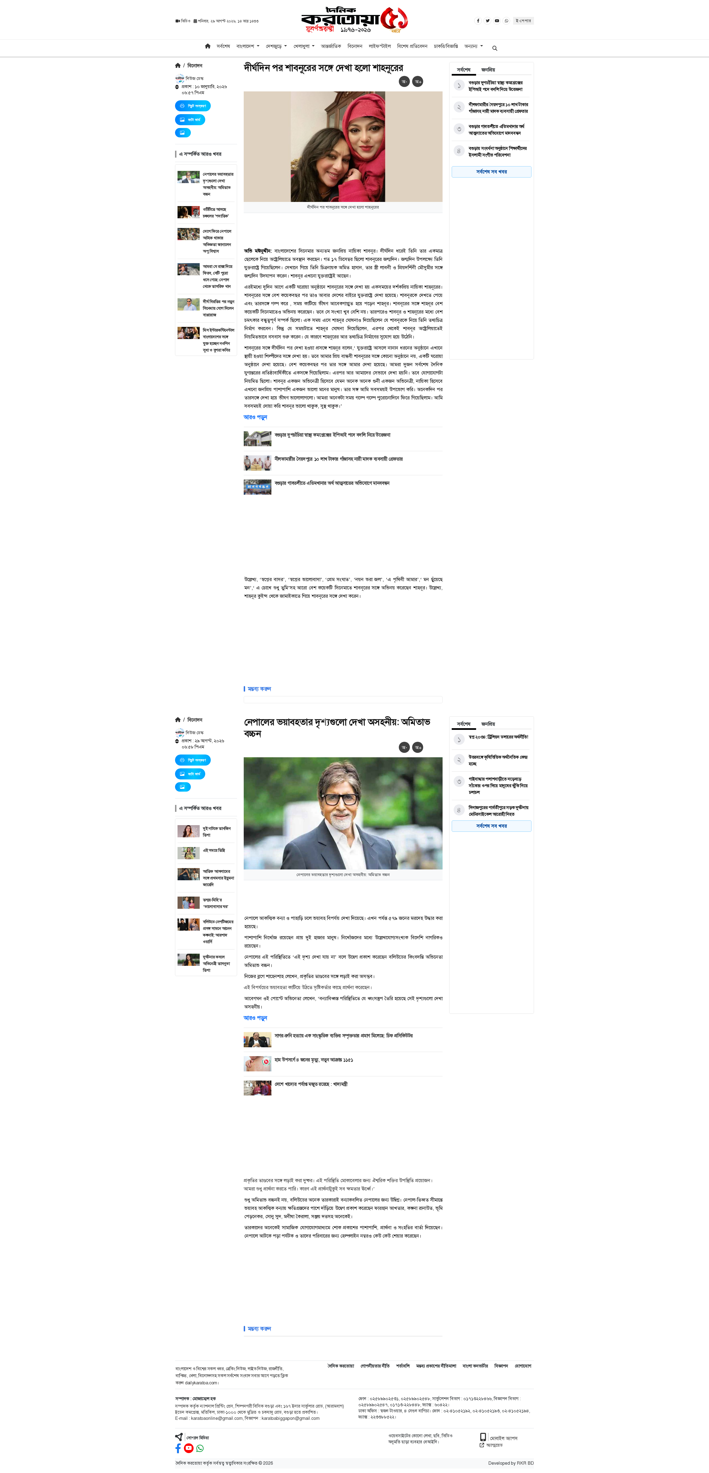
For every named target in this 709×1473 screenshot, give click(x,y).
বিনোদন (355, 46)
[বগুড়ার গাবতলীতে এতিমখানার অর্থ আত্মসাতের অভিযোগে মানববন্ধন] (491, 130)
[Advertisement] (206, 439)
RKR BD (525, 1463)
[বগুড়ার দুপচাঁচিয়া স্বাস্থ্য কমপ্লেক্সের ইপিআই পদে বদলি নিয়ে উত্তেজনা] (491, 86)
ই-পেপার (523, 21)
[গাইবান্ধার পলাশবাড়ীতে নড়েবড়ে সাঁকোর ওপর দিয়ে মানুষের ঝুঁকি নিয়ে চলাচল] (491, 786)
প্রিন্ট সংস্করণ (197, 106)
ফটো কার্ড (194, 119)
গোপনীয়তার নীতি (375, 1366)
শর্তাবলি (403, 1366)
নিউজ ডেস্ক (194, 78)
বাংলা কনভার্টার (475, 1366)
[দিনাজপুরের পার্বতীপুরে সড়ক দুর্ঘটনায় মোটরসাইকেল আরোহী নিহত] (491, 811)
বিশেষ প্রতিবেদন (412, 46)
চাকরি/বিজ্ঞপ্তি (446, 46)
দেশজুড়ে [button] (274, 46)
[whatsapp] (200, 1448)
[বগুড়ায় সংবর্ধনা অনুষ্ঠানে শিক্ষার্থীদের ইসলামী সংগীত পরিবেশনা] (491, 151)
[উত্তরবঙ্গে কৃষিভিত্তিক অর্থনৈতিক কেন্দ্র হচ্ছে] (491, 760)
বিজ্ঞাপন (501, 1366)
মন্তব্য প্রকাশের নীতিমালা (436, 1366)
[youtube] (189, 1448)
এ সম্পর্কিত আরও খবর (200, 154)
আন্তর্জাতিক (331, 46)
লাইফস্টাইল (380, 46)
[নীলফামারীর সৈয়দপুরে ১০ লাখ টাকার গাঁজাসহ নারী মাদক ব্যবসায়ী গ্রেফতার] (491, 108)
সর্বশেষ (223, 46)
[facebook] (178, 1448)
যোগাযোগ (523, 1366)
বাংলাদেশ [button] (246, 46)
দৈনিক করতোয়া (341, 1366)
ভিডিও (185, 21)
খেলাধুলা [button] (302, 46)
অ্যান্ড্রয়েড (494, 1445)
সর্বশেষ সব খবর (492, 171)
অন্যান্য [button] (471, 46)
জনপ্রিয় (488, 69)
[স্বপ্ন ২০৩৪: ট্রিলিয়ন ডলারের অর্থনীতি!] (491, 739)
